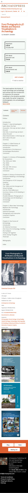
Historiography (21, 321)
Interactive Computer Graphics (9, 325)
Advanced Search (5, 17)
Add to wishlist (18, 80)
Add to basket (19, 77)
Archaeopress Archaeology (8, 303)
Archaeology (14, 321)
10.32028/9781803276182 (10, 312)
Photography (4, 319)
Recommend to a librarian (7, 315)
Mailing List (14, 449)
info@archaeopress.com (7, 474)
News (20, 445)
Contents (5, 110)
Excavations (22, 323)
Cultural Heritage (5, 321)
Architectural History (13, 323)
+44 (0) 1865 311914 (17, 470)
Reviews (23, 110)
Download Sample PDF (8, 288)
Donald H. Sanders (9, 34)
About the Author (14, 111)
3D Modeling (4, 323)
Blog (8, 445)
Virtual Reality (20, 319)
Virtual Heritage (13, 319)
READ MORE (6, 104)
